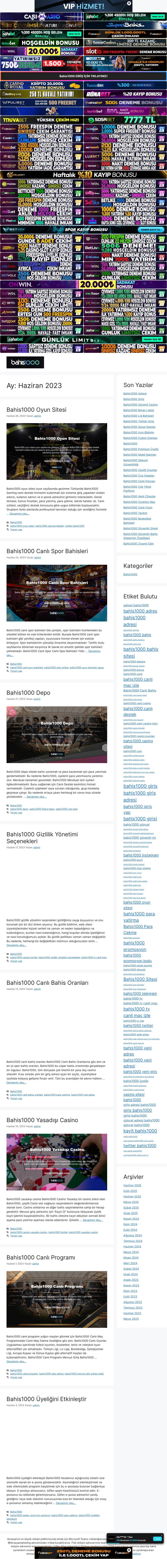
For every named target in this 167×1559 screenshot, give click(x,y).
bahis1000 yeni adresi (137, 1063)
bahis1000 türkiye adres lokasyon (137, 1031)
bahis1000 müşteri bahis (133, 889)
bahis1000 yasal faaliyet (133, 1043)
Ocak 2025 (130, 1213)
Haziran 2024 (132, 1246)
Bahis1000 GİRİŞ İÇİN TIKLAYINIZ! (84, 76)
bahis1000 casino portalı (23, 957)
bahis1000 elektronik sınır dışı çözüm (138, 772)
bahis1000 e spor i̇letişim (133, 776)
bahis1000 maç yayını (132, 873)
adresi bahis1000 (136, 605)
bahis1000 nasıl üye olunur (134, 898)
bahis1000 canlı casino (137, 703)
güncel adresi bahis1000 (141, 1120)
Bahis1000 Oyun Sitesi (36, 409)
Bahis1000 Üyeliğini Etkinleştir (46, 1398)
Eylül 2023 (130, 1296)
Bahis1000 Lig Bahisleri (138, 415)
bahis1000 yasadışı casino (83, 1232)
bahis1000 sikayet (134, 969)
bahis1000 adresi (134, 621)
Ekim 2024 (130, 1224)
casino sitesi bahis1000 (133, 1097)
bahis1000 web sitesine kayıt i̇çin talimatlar (141, 1039)
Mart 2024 (130, 1263)
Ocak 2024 (130, 1274)
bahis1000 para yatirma (64, 1515)
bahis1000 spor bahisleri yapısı (87, 667)
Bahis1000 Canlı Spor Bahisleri (47, 551)
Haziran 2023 (132, 1313)
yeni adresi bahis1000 (132, 1151)
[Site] (41, 128)
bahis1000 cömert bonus (133, 756)
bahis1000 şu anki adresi (133, 1090)
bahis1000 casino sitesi (138, 743)
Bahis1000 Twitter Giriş (138, 421)
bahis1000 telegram (140, 993)
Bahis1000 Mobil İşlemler (139, 454)
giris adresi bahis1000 (139, 1105)
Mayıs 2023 (131, 1318)
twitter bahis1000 (74, 526)
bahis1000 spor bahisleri (133, 985)
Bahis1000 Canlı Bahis (139, 690)
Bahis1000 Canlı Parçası (139, 481)
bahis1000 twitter (58, 1232)
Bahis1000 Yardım (135, 513)
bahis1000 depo (19, 809)
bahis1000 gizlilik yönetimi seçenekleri (59, 957)
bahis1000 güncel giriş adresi (135, 829)
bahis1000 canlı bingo (132, 699)
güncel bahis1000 (136, 1125)
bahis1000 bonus (133, 670)
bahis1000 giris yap (137, 809)
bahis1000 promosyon (134, 946)
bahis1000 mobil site (132, 885)
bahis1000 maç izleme (137, 868)
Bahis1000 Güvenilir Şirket (140, 528)
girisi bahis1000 (135, 1116)
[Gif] (83, 175)
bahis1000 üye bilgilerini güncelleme (138, 1077)
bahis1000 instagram (141, 855)
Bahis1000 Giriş (133, 399)
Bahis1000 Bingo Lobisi (138, 410)
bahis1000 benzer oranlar (134, 666)
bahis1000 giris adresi (51, 1373)
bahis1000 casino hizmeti (134, 728)
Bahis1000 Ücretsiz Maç (139, 502)
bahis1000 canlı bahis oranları (26, 1094)
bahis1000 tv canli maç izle (136, 1012)
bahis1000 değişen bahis (133, 760)
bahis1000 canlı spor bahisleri (26, 667)
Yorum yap (16, 529)
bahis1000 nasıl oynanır (133, 894)
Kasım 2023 (131, 1285)
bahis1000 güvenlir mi (139, 838)
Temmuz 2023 (132, 1307)
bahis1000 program (131, 938)
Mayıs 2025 (131, 1202)
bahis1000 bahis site (132, 644)
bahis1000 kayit (133, 859)
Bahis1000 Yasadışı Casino (42, 1120)
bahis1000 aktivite (131, 630)
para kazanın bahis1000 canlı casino (138, 1141)
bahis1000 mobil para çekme (135, 881)
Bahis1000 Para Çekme (138, 929)
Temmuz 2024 (132, 1241)
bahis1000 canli (132, 674)
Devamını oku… (20, 513)
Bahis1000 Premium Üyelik (141, 449)
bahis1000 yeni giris (67, 809)
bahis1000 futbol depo (42, 809)
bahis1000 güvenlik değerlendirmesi (138, 833)
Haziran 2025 (132, 1196)
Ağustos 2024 (132, 1235)
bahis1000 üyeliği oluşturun (134, 1086)
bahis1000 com (132, 751)
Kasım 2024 (131, 1218)
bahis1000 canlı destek (138, 711)
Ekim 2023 (130, 1291)
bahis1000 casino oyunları (139, 736)
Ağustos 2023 (132, 1302)
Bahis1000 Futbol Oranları (140, 438)
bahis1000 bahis (137, 635)
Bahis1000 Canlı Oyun (137, 507)
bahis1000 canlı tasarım (133, 720)
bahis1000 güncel (136, 825)
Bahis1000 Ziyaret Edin (138, 543)
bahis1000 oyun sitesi (22, 526)
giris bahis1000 (137, 1110)
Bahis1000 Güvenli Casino (140, 404)
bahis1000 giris (140, 786)
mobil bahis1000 (130, 1137)
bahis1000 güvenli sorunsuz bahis (137, 842)
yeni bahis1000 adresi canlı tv (135, 1155)
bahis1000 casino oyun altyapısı (136, 732)
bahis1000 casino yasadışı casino (28, 1232)
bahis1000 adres (140, 610)
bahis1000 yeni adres (83, 1094)
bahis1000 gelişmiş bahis (134, 781)
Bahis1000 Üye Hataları (138, 475)
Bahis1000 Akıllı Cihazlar (139, 496)
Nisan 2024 (131, 1257)
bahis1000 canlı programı (24, 1373)
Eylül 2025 (130, 1191)
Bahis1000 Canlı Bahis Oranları (47, 982)
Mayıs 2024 (131, 1252)
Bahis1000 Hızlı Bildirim (138, 432)
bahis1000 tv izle (133, 1020)
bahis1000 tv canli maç (94, 957)
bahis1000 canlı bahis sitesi (135, 695)
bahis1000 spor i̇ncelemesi (134, 989)
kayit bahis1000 (140, 1131)
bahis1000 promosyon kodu (137, 958)
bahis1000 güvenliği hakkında (135, 846)
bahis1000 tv (133, 998)
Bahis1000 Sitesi (140, 979)
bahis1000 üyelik (135, 1081)
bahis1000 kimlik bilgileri (133, 864)
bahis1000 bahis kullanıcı (134, 640)
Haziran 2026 (132, 1185)
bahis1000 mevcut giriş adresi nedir (84, 1373)
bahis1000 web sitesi (136, 1034)
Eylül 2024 (130, 1230)
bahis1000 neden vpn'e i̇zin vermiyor (30, 1515)
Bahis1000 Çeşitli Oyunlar (140, 470)
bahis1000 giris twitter (56, 667)
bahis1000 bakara (134, 661)
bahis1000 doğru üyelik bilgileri (136, 768)
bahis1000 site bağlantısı (134, 974)
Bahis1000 (16, 522)
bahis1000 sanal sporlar (137, 965)
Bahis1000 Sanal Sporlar (139, 427)
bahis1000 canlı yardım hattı (140, 723)
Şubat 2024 (131, 1268)
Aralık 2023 (130, 1280)
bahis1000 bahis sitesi (140, 652)
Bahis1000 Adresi (135, 393)
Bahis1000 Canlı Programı (41, 1257)
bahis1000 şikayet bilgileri (50, 526)
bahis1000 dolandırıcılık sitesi (136, 764)
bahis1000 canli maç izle (138, 682)
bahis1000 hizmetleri (132, 851)
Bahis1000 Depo (28, 692)
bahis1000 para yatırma (57, 1094)
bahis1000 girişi (140, 818)
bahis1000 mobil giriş (132, 877)
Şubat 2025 (131, 1207)
